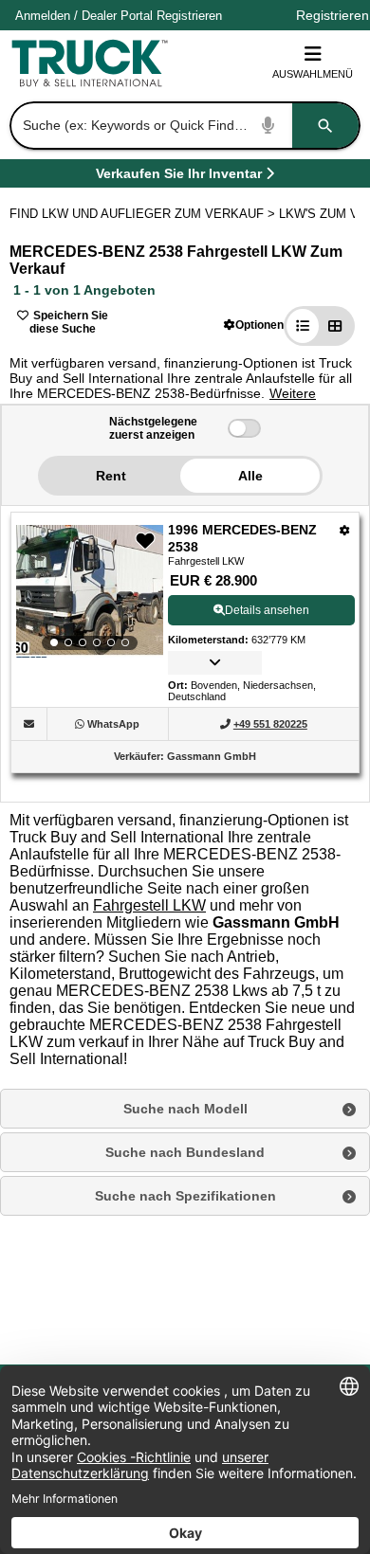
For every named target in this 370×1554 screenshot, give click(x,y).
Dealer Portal (117, 16)
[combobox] (183, 125)
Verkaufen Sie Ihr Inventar (179, 177)
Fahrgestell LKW (149, 905)
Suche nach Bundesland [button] (185, 1152)
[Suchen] (325, 125)
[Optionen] (345, 530)
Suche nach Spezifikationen (185, 1195)
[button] (254, 324)
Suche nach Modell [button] (185, 1108)
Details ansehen (267, 610)
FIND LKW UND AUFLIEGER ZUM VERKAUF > (144, 214)
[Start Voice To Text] (268, 126)
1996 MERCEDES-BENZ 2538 (242, 538)
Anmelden (42, 16)
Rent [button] (111, 475)
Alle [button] (250, 475)
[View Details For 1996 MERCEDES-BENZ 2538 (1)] (89, 591)
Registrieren (189, 16)
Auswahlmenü (312, 74)
